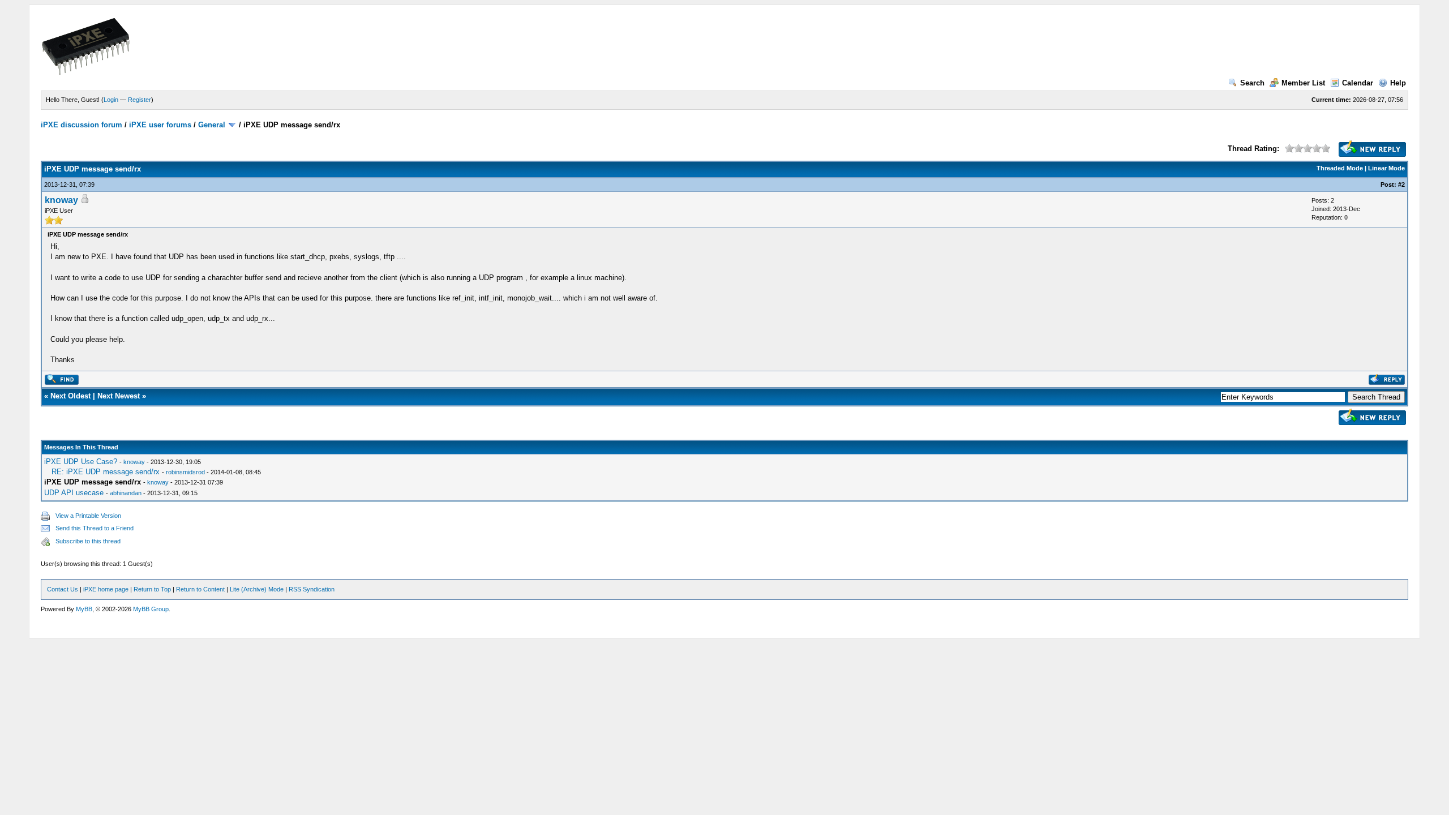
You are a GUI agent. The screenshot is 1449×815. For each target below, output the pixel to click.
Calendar (1357, 83)
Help (1398, 83)
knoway (61, 200)
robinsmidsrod (185, 472)
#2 (1401, 184)
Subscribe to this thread (88, 541)
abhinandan (126, 493)
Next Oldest (70, 396)
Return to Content (200, 589)
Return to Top (152, 589)
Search (1252, 83)
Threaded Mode (1340, 168)
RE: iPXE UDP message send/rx (106, 471)
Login (111, 99)
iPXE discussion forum (81, 125)
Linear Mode (1386, 168)
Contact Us (62, 589)
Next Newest (118, 396)
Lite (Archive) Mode (257, 589)
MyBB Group (151, 609)
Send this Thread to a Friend (94, 528)
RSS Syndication (312, 589)
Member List (1303, 83)
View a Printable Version (88, 515)
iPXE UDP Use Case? (80, 461)
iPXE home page (105, 589)
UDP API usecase (74, 492)
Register (139, 99)
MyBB (84, 609)
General (211, 125)
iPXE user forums (160, 125)
